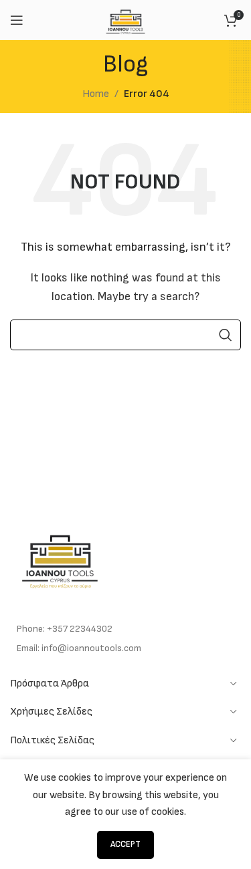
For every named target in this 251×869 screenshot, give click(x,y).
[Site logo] (125, 19)
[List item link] (125, 629)
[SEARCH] (225, 335)
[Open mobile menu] (16, 20)
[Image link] (60, 557)
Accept (125, 844)
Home (95, 94)
